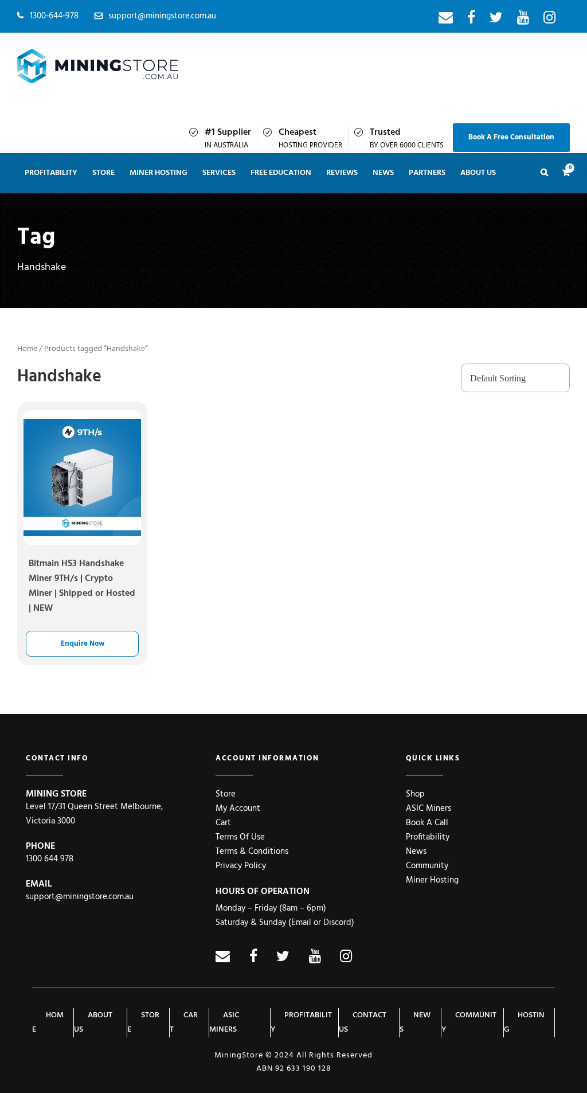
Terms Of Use (240, 837)
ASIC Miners (428, 808)
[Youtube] (523, 20)
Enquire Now (82, 644)
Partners (427, 172)
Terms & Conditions (252, 851)
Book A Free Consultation (511, 137)
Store (103, 172)
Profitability (51, 172)
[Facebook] (471, 20)
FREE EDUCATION (281, 172)
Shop (415, 794)
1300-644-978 (54, 16)
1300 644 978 (49, 859)
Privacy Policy (241, 866)
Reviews (342, 172)
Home (27, 349)
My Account (238, 808)
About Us (478, 172)
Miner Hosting (158, 172)
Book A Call (427, 823)
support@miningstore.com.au (162, 16)
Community (427, 866)
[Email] (446, 20)
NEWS (383, 172)
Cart (223, 823)
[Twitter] (496, 20)
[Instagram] (549, 20)
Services (219, 172)
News (416, 851)
